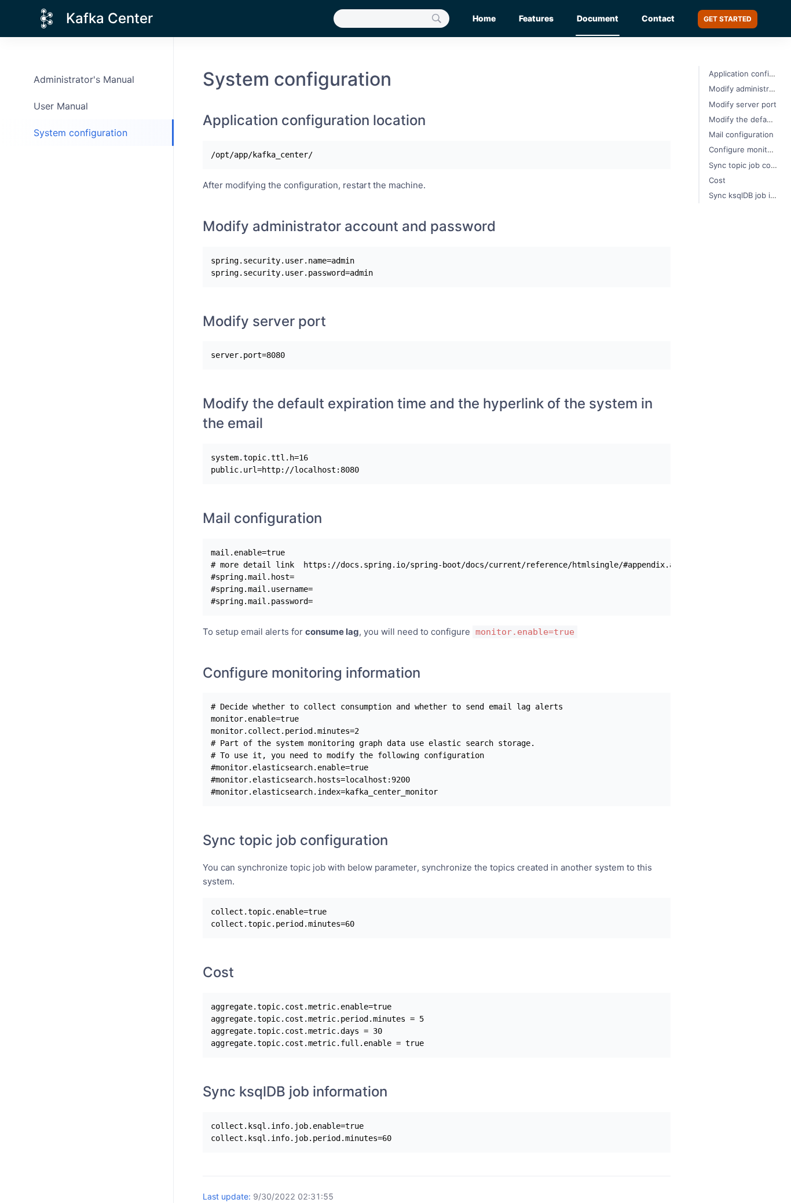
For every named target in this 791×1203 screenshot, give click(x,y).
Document (597, 18)
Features (536, 18)
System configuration (80, 132)
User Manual (61, 106)
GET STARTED (728, 18)
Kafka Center (109, 18)
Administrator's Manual (84, 79)
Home (484, 18)
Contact (658, 18)
